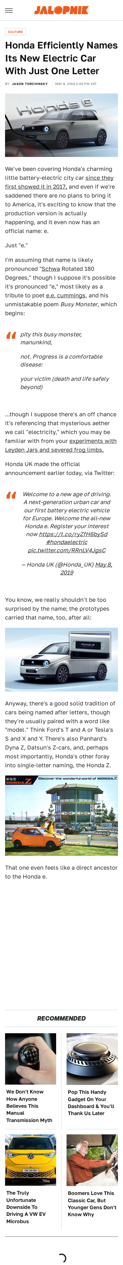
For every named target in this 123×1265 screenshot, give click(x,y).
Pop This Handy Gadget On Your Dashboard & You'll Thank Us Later (91, 1102)
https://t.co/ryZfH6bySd (73, 534)
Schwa (51, 268)
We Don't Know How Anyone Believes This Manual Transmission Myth (29, 1106)
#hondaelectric (66, 542)
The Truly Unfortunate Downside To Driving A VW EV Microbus (26, 1207)
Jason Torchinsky (30, 84)
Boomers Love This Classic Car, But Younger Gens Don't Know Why (92, 1203)
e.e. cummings (65, 295)
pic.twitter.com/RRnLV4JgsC (66, 550)
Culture (15, 32)
